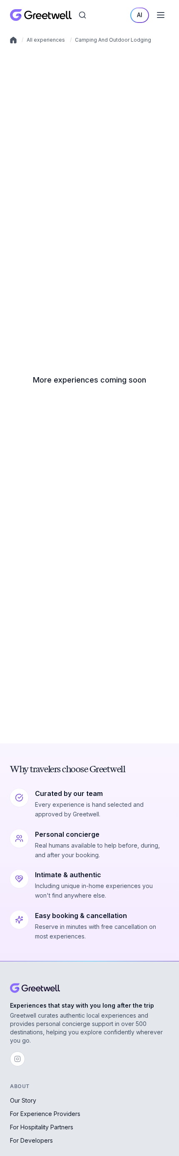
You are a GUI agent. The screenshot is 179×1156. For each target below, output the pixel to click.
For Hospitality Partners (41, 1127)
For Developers (31, 1140)
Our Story (23, 1100)
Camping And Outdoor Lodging (113, 40)
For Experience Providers (45, 1113)
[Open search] (82, 15)
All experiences (46, 40)
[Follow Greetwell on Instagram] (17, 1058)
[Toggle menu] (160, 15)
